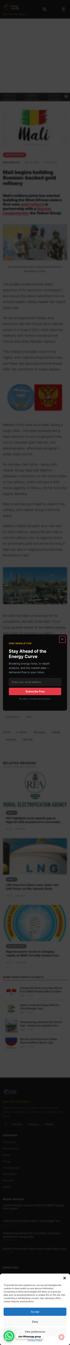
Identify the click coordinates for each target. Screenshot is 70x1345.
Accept (35, 1311)
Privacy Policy (35, 1340)
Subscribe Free (35, 691)
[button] (64, 1278)
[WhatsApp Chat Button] (9, 1335)
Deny (35, 1321)
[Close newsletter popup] (62, 639)
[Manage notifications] (61, 1337)
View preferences (35, 1331)
